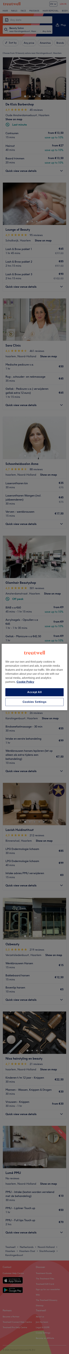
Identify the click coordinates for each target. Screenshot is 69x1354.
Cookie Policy (25, 681)
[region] (34, 677)
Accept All (34, 692)
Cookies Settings (35, 701)
